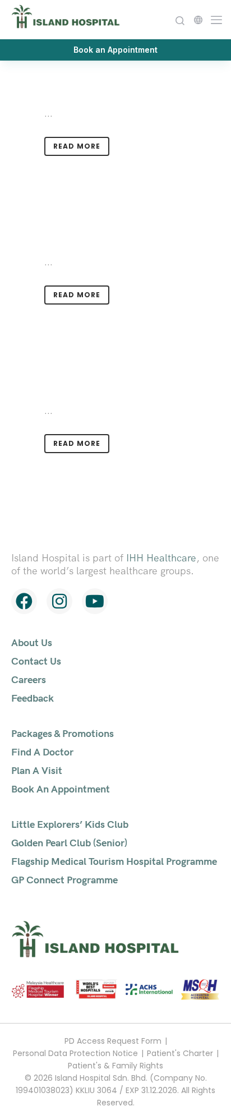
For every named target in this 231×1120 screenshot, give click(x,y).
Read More (76, 146)
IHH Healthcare (161, 557)
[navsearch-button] (180, 19)
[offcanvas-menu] (214, 19)
